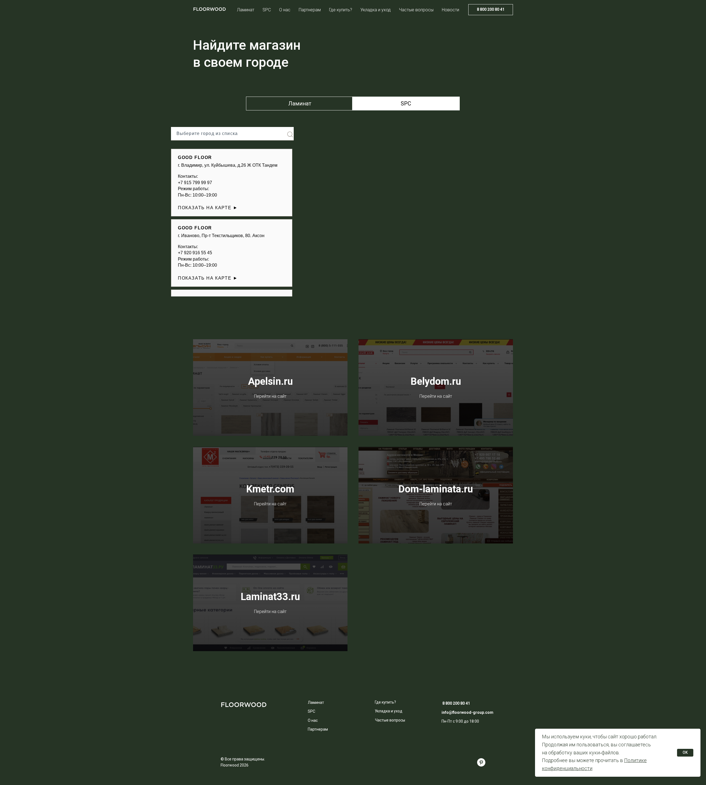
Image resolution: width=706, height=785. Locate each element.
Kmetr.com (270, 489)
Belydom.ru (436, 381)
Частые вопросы (416, 9)
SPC (267, 9)
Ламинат (245, 9)
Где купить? (340, 9)
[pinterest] (481, 762)
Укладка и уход (375, 9)
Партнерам (310, 9)
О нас (284, 9)
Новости (450, 9)
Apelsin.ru (270, 381)
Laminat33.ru (270, 597)
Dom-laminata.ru (436, 489)
